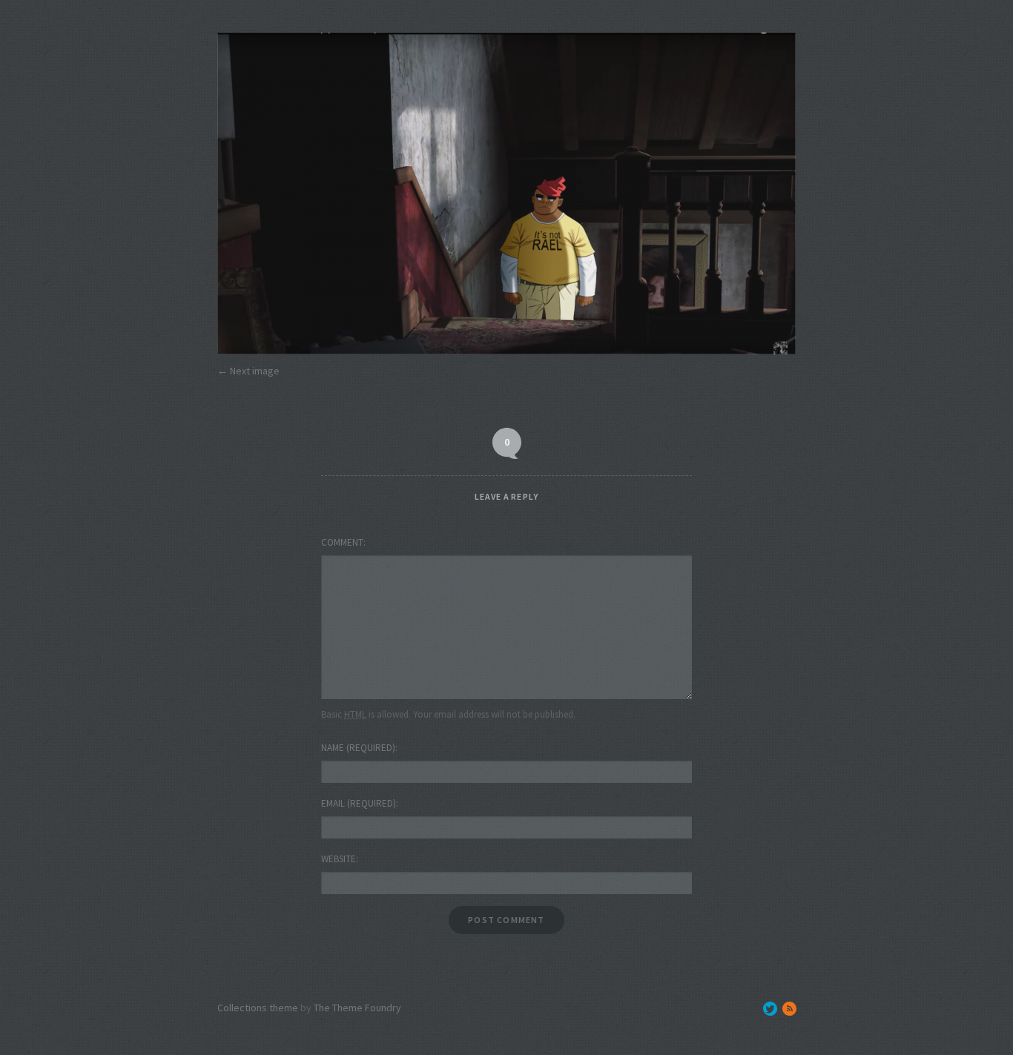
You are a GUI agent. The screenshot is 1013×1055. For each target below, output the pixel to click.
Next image (255, 370)
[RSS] (789, 1008)
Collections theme (257, 1007)
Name (358, 747)
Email (358, 803)
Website (338, 859)
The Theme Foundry (357, 1007)
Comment (342, 542)
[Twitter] (770, 1008)
